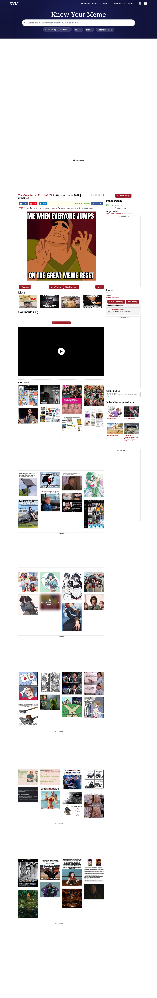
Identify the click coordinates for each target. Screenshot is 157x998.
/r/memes (115, 298)
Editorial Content (105, 30)
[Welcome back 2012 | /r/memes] (61, 246)
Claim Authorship (116, 302)
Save (34, 203)
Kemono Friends (112, 435)
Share (24, 203)
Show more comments (61, 323)
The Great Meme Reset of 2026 (36, 195)
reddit (108, 298)
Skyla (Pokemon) (129, 418)
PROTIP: (22, 208)
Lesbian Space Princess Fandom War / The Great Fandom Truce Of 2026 (131, 438)
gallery (55, 208)
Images (78, 30)
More (130, 3)
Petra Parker (111, 418)
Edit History (132, 302)
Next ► (100, 287)
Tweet (43, 203)
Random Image (71, 287)
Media (106, 3)
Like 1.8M (97, 203)
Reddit (108, 292)
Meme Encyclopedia (88, 3)
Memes (89, 30)
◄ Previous (24, 287)
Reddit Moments (118, 310)
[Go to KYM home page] (14, 4)
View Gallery (56, 287)
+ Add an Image (123, 196)
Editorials (119, 3)
